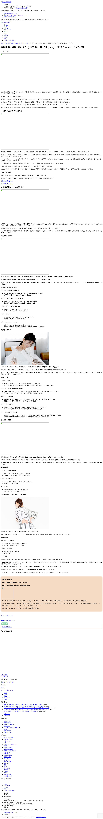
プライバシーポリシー (41, 817)
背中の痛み (7, 758)
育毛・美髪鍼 (7, 730)
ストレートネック (8, 739)
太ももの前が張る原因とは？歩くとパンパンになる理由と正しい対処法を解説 (25, 709)
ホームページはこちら (7, 615)
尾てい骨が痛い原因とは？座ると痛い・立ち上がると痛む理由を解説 (22, 704)
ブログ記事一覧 (8, 776)
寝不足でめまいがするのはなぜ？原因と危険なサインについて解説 (22, 711)
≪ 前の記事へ (4, 675)
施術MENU (7, 714)
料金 (5, 38)
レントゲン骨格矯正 (9, 724)
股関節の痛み (7, 757)
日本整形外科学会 (7, 627)
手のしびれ (7, 753)
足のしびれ (7, 768)
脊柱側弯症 (7, 760)
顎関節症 (6, 771)
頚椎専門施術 (7, 721)
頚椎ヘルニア (7, 741)
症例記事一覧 (7, 774)
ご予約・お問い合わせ (10, 40)
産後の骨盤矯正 (8, 755)
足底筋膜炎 (7, 769)
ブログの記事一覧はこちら (8, 620)
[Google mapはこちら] (22, 8)
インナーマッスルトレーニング (12, 727)
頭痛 (5, 742)
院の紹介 (6, 35)
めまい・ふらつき (8, 749)
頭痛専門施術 (7, 722)
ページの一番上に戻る (7, 690)
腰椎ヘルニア (7, 763)
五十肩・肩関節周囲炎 (10, 750)
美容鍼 (5, 729)
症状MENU (7, 715)
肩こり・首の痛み (8, 738)
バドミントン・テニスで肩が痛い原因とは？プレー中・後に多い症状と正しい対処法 (26, 708)
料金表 (5, 696)
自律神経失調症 (8, 747)
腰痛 (5, 765)
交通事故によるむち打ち (10, 744)
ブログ (5, 699)
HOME (5, 34)
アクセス (6, 37)
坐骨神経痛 (7, 752)
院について (7, 697)
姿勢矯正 (6, 745)
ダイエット (7, 726)
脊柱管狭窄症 (7, 761)
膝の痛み (6, 766)
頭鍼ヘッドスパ (8, 732)
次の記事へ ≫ (4, 676)
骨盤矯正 (6, 773)
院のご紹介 (7, 785)
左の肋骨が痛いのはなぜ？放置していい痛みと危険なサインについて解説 (23, 706)
